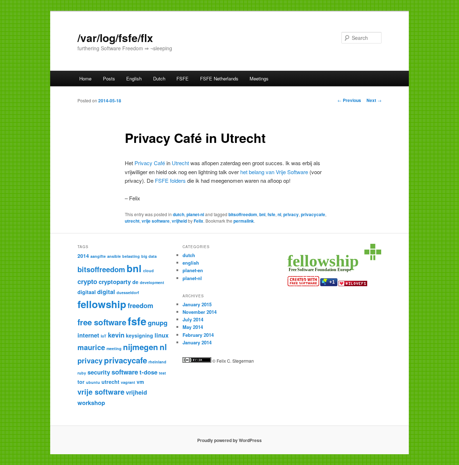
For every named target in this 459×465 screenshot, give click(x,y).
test (162, 373)
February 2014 (198, 334)
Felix (198, 221)
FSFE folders (170, 180)
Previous (349, 100)
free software (101, 322)
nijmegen (140, 347)
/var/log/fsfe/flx (115, 37)
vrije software (156, 221)
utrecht (132, 221)
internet (88, 335)
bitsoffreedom (242, 214)
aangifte (98, 256)
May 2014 (193, 327)
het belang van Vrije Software (274, 172)
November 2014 (200, 311)
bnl (262, 214)
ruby (81, 373)
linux (162, 335)
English (134, 78)
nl (279, 214)
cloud (148, 270)
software (125, 372)
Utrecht (180, 163)
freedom (140, 305)
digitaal (86, 292)
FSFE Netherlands (219, 78)
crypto (87, 281)
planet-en (193, 270)
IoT (104, 336)
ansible (114, 256)
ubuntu (93, 382)
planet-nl (195, 214)
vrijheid (179, 221)
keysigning (139, 335)
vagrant (128, 382)
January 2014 (197, 342)
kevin (116, 335)
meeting (114, 348)
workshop (91, 402)
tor (81, 381)
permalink (243, 221)
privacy (291, 214)
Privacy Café (149, 163)
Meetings (259, 78)
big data (149, 256)
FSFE (182, 78)
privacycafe (313, 214)
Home (85, 78)
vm (140, 381)
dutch (178, 214)
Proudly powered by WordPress (229, 440)
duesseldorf (128, 292)
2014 (83, 255)
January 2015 (197, 304)
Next (374, 100)
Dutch (159, 78)
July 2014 (193, 319)
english (191, 262)
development (152, 282)
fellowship (101, 304)
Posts (109, 78)
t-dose (148, 372)
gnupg (157, 322)
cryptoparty (115, 281)
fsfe (271, 214)
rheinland (157, 361)
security (98, 372)
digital (106, 291)
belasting (131, 256)
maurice (91, 347)
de (135, 281)
